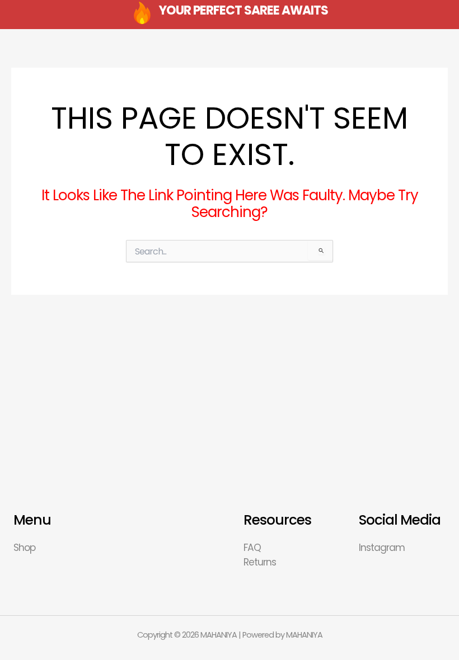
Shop (24, 547)
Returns (259, 562)
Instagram (382, 547)
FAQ (252, 547)
